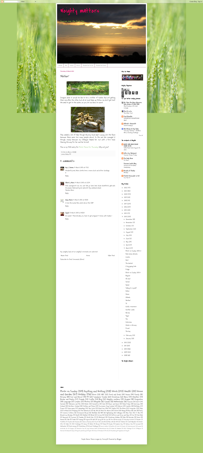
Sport (138, 402)
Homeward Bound (82, 413)
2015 (125, 210)
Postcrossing (72, 426)
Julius (85, 424)
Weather (135, 397)
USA (117, 422)
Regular (128, 276)
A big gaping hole (131, 266)
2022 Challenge (127, 428)
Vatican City (129, 424)
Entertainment (131, 426)
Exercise (62, 431)
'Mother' (128, 300)
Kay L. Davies (69, 167)
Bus (129, 410)
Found (127, 328)
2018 (125, 200)
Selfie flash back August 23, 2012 (132, 149)
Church (96, 422)
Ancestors (95, 404)
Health (127, 391)
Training (80, 419)
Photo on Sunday (68, 391)
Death (77, 415)
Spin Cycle (92, 408)
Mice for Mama (106, 410)
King (77, 431)
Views (127, 294)
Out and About (76, 397)
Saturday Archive (129, 420)
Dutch (118, 426)
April (127, 245)
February (129, 335)
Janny (72, 431)
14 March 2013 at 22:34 (82, 183)
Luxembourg (83, 431)
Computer (132, 408)
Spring (99, 420)
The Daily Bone (128, 158)
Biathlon (112, 426)
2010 (125, 349)
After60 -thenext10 (130, 124)
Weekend (119, 428)
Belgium (139, 428)
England (88, 420)
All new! (128, 279)
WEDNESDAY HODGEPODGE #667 (131, 119)
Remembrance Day (104, 428)
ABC (102, 394)
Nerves (128, 313)
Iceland (68, 431)
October (129, 226)
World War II (91, 417)
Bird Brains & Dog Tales (131, 129)
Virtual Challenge (93, 426)
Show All (141, 135)
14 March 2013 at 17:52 (81, 167)
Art (134, 428)
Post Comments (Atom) (76, 259)
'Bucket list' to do (88, 65)
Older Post (111, 255)
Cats (103, 404)
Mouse (98, 424)
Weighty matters (79, 11)
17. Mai (138, 413)
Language (67, 401)
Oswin (71, 65)
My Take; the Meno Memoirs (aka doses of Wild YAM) (133, 103)
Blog (100, 399)
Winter (86, 404)
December (129, 219)
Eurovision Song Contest (106, 406)
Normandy (118, 420)
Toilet (74, 419)
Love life (103, 422)
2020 (126, 194)
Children (123, 422)
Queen (111, 424)
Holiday (82, 394)
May (127, 242)
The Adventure (85, 410)
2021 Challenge (76, 424)
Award (62, 419)
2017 (125, 204)
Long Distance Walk (92, 428)
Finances (130, 402)
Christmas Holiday (114, 417)
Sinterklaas (82, 426)
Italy (141, 408)
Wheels (128, 297)
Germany (137, 404)
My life (96, 410)
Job (135, 410)
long (127, 431)
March (128, 248)
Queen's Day (119, 424)
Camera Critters (68, 413)
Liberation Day (80, 428)
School (116, 410)
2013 (125, 216)
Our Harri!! (127, 178)
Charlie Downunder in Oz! (131, 176)
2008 (126, 355)
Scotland (66, 410)
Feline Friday (126, 404)
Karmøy (131, 417)
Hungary (72, 428)
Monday (126, 172)
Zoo (112, 420)
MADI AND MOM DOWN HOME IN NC (131, 145)
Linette (128, 406)
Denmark (65, 417)
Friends (81, 399)
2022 (126, 188)
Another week (130, 310)
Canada (107, 401)
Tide (68, 419)
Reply (67, 176)
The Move (123, 408)
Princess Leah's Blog (130, 163)
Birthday (137, 406)
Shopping (74, 410)
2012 (125, 342)
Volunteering (113, 431)
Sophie (114, 408)
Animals (62, 404)
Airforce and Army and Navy (120, 415)
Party (141, 410)
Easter (124, 426)
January (129, 338)
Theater (138, 420)
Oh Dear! (126, 160)
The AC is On (128, 111)
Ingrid (67, 213)
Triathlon (62, 422)
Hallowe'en (63, 426)
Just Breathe (128, 116)
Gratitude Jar (64, 428)
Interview (129, 322)
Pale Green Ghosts (131, 254)
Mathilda (94, 413)
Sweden (81, 417)
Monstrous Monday (66, 415)
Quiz (96, 431)
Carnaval (138, 424)
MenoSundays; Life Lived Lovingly (130, 107)
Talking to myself (131, 288)
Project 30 (90, 431)
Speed (127, 285)
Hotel (106, 415)
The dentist (129, 263)
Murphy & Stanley (129, 171)
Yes (127, 319)
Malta (91, 424)
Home (88, 255)
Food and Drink (115, 394)
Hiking (123, 410)
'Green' (128, 282)
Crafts (91, 399)
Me (66, 65)
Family (136, 394)
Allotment (102, 417)
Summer (73, 417)
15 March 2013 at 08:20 (77, 213)
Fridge (127, 269)
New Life (110, 422)
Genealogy (81, 408)
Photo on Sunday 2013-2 (133, 251)
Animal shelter (104, 426)
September (129, 229)
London (128, 257)
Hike (124, 417)
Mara (126, 397)
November (129, 222)
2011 (125, 346)
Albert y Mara (69, 183)
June (127, 239)
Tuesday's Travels (100, 397)
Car (133, 415)
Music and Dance (113, 404)
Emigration (139, 399)
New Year (129, 413)
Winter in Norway (131, 325)
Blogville (97, 401)
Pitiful (127, 291)
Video (67, 424)
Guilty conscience (131, 306)
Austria (70, 422)
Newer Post (64, 255)
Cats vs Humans (87, 422)
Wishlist (85, 415)
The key (128, 331)
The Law (106, 420)
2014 (125, 213)
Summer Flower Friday (130, 155)
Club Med (140, 415)
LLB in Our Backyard (130, 153)
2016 (125, 207)
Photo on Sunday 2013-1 (133, 272)
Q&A (94, 420)
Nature (120, 406)
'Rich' (127, 260)
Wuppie (127, 399)
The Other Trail (128, 113)
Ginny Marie (69, 200)
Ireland (62, 406)
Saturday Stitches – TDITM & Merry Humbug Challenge (132, 132)
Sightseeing (109, 413)
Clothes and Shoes (89, 406)
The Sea (107, 431)
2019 (125, 197)
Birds (67, 154)
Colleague (119, 413)
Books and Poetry (67, 399)
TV (126, 303)
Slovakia (101, 431)
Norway (63, 397)
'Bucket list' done (101, 65)
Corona (99, 415)
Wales (112, 428)
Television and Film (75, 404)
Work (114, 391)
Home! (60, 65)
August (128, 232)
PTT (70, 154)
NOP (102, 413)
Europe (139, 426)
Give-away (71, 408)
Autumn (77, 422)
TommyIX (105, 439)
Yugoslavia (121, 431)
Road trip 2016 (103, 408)
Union (138, 417)
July (127, 235)
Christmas (116, 397)
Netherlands (118, 401)
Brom (78, 65)
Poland (104, 424)
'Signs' (127, 316)
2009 (126, 352)
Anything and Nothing (94, 391)
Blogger (119, 439)
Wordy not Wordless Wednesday (130, 166)
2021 (125, 191)
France (62, 408)
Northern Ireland (74, 406)
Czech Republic (132, 422)
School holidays (128, 125)
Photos (87, 401)
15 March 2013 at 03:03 (80, 200)
